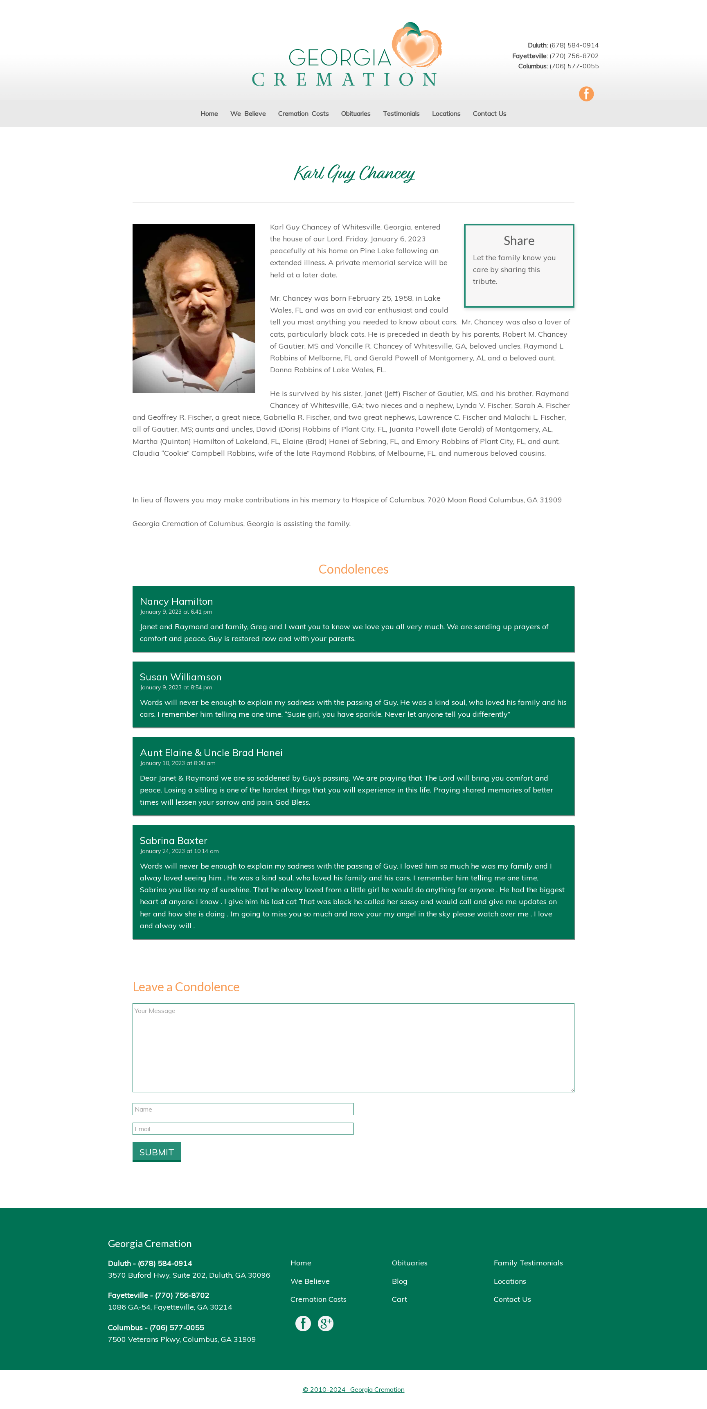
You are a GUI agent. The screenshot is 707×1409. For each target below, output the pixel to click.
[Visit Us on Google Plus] (325, 1325)
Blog (400, 1281)
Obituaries (410, 1262)
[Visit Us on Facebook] (303, 1325)
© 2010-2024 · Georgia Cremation (354, 1389)
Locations (510, 1281)
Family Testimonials (528, 1262)
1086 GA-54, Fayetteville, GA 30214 (170, 1307)
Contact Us (512, 1299)
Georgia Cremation (353, 55)
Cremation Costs (318, 1299)
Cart (399, 1299)
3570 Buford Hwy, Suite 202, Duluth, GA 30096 (189, 1275)
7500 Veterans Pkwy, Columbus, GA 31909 (182, 1339)
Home (300, 1262)
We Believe (310, 1281)
